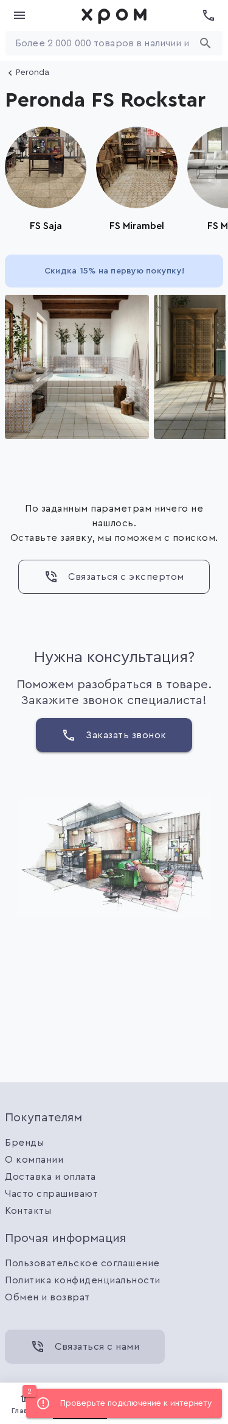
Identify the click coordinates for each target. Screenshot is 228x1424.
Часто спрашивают (51, 1194)
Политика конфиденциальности (83, 1280)
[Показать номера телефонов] (208, 15)
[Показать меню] (19, 15)
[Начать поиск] (205, 43)
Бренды (24, 1142)
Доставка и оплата (50, 1177)
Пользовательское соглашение (82, 1263)
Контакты (28, 1211)
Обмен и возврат (47, 1297)
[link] (114, 15)
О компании (34, 1160)
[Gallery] (114, 367)
